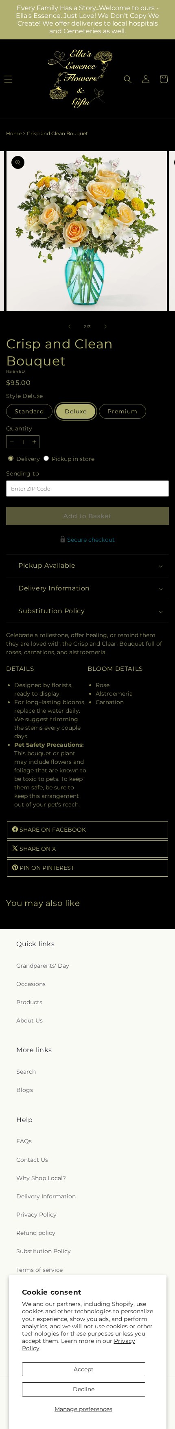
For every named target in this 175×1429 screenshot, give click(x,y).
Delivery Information (46, 1196)
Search (26, 1071)
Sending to (34, 473)
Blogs (24, 1090)
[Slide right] (105, 326)
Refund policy (35, 1233)
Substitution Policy (43, 1251)
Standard (29, 411)
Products (29, 1002)
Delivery (29, 459)
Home (14, 133)
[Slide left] (70, 326)
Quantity (19, 428)
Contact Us (32, 1159)
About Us (29, 1020)
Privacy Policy (36, 1214)
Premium (122, 411)
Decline (83, 1389)
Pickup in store (73, 459)
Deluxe (76, 411)
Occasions (31, 984)
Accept (84, 1369)
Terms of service (39, 1269)
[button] (128, 79)
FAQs (24, 1141)
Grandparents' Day (42, 965)
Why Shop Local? (41, 1178)
